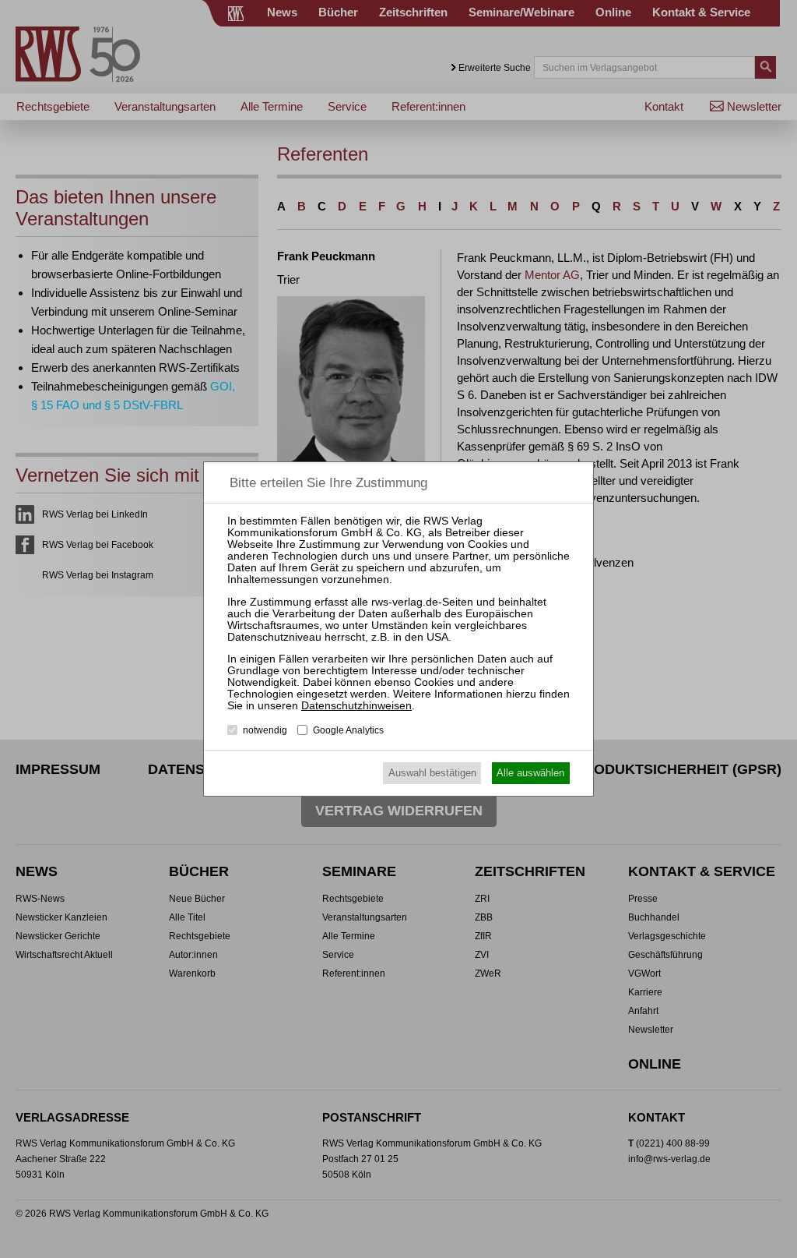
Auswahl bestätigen (432, 773)
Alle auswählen (530, 773)
